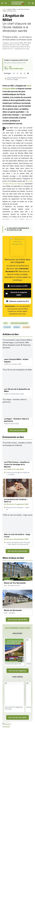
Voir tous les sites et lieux (17, 619)
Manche (16, 327)
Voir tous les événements (17, 551)
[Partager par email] (28, 73)
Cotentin (7, 327)
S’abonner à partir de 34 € (19, 301)
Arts (5, 323)
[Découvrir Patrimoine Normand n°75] (17, 247)
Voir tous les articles (17, 430)
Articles (4, 9)
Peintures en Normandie (19, 323)
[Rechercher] (6, 3)
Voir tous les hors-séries (17, 717)
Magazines (17, 633)
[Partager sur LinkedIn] (21, 73)
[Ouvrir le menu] (2, 3)
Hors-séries (17, 677)
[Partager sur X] (17, 73)
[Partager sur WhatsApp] (24, 73)
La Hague (26, 327)
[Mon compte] (29, 3)
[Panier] (33, 3)
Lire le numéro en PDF (19, 286)
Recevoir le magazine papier (19, 293)
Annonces (6, 727)
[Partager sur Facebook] (14, 73)
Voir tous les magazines (17, 671)
